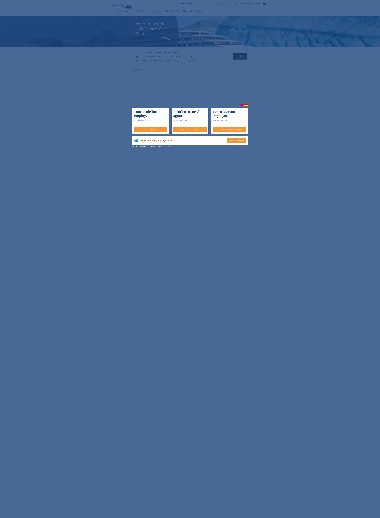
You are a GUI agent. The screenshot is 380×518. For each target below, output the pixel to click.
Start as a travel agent (190, 130)
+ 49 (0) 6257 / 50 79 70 (159, 147)
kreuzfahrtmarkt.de (236, 140)
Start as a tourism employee (229, 130)
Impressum (376, 516)
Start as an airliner (150, 130)
